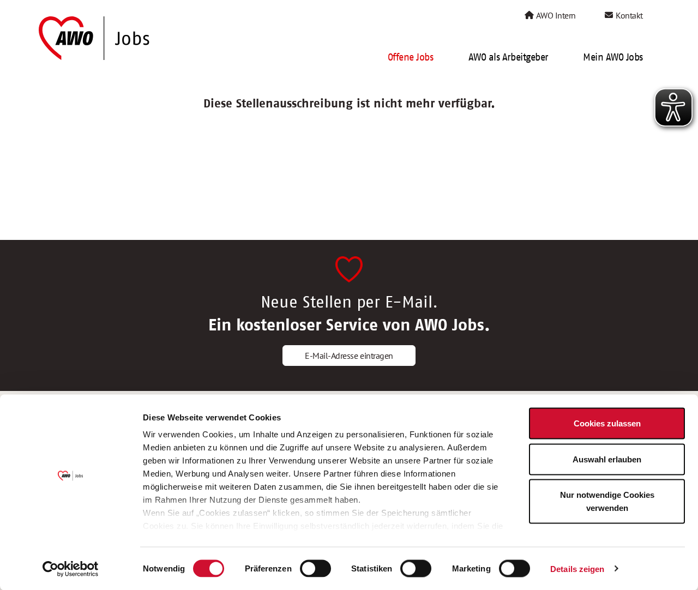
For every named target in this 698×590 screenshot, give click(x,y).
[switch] (315, 568)
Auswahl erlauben (607, 458)
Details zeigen (577, 568)
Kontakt (628, 15)
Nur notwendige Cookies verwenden (607, 501)
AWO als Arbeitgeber (508, 57)
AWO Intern (555, 15)
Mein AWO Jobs (613, 57)
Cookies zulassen (607, 423)
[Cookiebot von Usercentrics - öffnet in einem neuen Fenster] (70, 569)
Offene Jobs (411, 57)
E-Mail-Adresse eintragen (349, 355)
